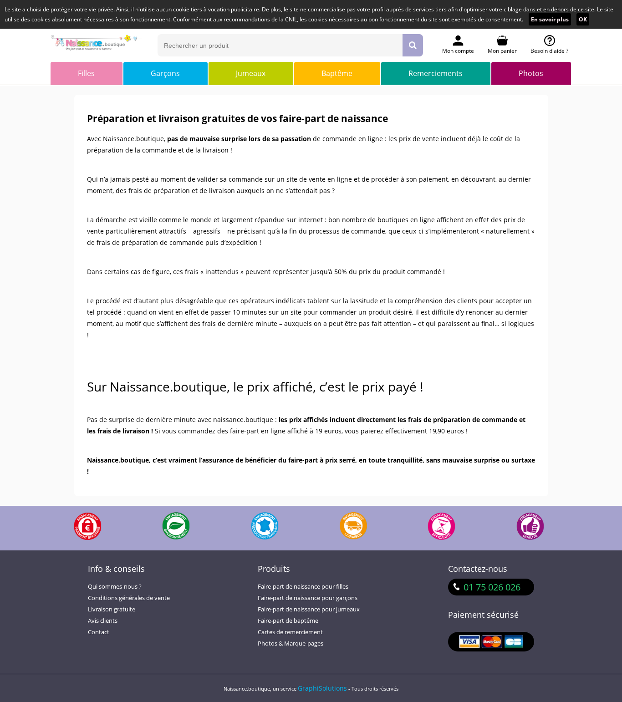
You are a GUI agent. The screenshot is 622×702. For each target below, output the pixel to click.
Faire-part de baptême (288, 621)
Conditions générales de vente (129, 598)
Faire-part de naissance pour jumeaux (309, 609)
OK (583, 19)
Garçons (165, 73)
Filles (86, 73)
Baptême (336, 73)
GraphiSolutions (322, 688)
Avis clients (102, 621)
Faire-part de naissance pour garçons (307, 598)
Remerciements (435, 73)
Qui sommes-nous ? (115, 586)
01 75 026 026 (492, 587)
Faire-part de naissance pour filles (303, 586)
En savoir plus (550, 19)
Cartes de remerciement (290, 632)
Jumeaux (250, 73)
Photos (531, 73)
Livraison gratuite (111, 609)
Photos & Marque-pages (290, 643)
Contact (98, 632)
